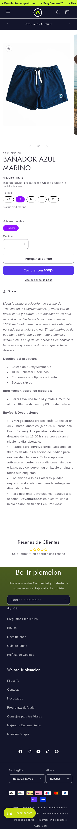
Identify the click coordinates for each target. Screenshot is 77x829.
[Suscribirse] (65, 600)
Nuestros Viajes (18, 734)
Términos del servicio (55, 813)
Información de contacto (52, 820)
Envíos (12, 627)
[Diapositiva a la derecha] (47, 146)
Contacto (13, 689)
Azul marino (6, 214)
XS (8, 198)
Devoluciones (16, 636)
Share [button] (12, 291)
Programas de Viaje (21, 707)
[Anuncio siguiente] (70, 24)
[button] (8, 12)
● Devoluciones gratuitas (19, 3)
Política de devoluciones (52, 807)
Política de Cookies (20, 654)
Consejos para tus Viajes (24, 716)
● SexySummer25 (52, 3)
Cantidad (8, 236)
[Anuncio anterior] (7, 24)
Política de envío (24, 820)
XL (53, 198)
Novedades (15, 698)
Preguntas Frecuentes (22, 619)
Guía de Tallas (17, 645)
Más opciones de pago (38, 280)
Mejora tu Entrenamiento (24, 725)
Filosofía (13, 680)
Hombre (10, 227)
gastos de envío (37, 183)
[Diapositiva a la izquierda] (30, 146)
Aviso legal (40, 826)
